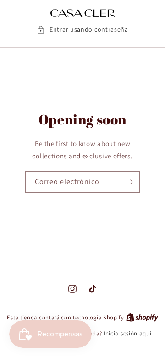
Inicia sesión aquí (128, 333)
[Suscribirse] (129, 182)
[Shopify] (142, 317)
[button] (82, 29)
